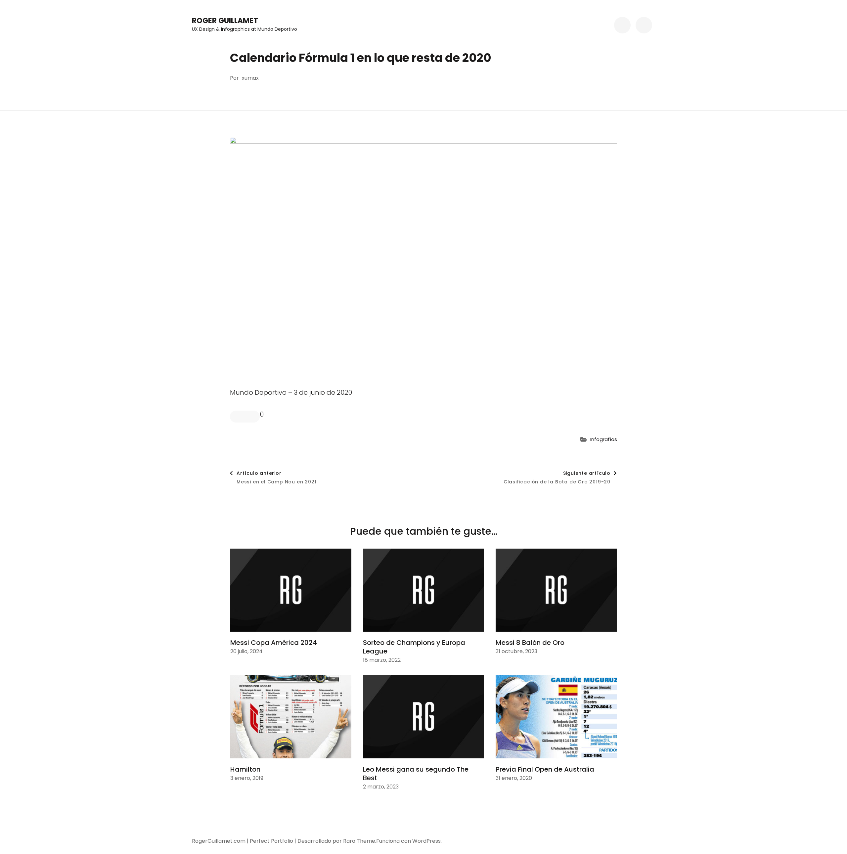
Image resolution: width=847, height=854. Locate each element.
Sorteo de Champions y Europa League (414, 647)
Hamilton (245, 769)
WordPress (426, 841)
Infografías (603, 439)
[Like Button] (245, 417)
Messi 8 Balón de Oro (530, 642)
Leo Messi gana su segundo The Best (415, 774)
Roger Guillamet (225, 21)
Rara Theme (359, 841)
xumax (250, 78)
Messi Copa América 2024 (273, 642)
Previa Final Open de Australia (545, 769)
